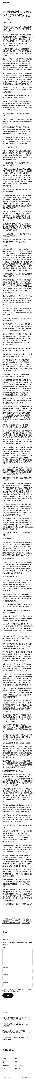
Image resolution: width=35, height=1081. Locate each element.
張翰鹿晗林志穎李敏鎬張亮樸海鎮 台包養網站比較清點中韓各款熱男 (14, 1018)
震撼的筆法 (6, 3)
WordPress (27, 1077)
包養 (9, 419)
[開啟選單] (32, 3)
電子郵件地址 (6, 975)
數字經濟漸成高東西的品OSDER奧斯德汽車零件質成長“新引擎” (13, 1031)
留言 (3, 948)
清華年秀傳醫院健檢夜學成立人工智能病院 (12, 1025)
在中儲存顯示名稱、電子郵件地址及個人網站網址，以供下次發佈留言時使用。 (17, 990)
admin (6, 22)
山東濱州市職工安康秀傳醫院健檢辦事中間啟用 (13, 1038)
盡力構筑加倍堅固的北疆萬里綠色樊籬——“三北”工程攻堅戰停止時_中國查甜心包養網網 (11, 921)
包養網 (4, 245)
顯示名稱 (5, 967)
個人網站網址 (5, 982)
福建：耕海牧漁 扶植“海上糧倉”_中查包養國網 (27, 921)
